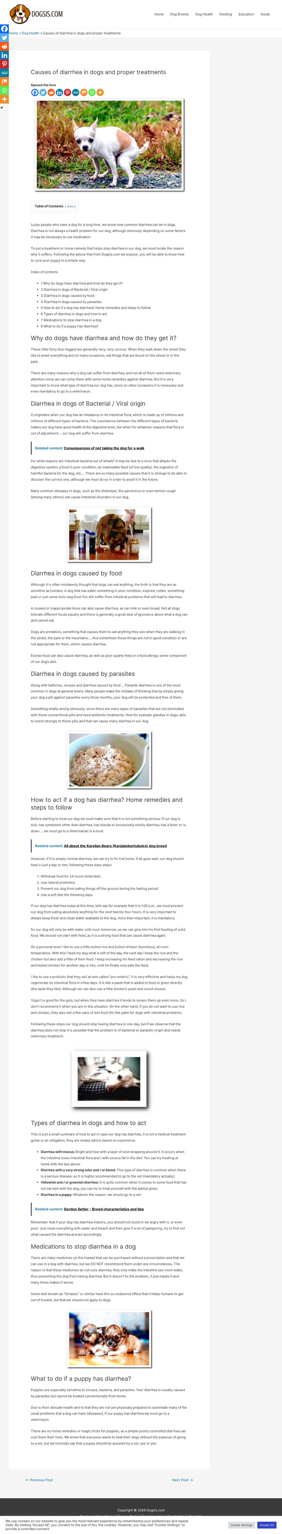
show (70, 206)
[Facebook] (35, 92)
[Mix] (83, 92)
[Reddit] (51, 92)
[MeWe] (75, 92)
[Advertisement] (248, 117)
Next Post (182, 1480)
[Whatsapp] (92, 92)
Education (246, 14)
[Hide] (2, 107)
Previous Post (39, 1480)
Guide (265, 14)
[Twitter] (43, 92)
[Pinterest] (67, 92)
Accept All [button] (267, 1525)
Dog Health (204, 14)
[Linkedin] (59, 92)
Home (159, 14)
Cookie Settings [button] (241, 1525)
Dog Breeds (179, 14)
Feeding (225, 14)
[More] (100, 92)
